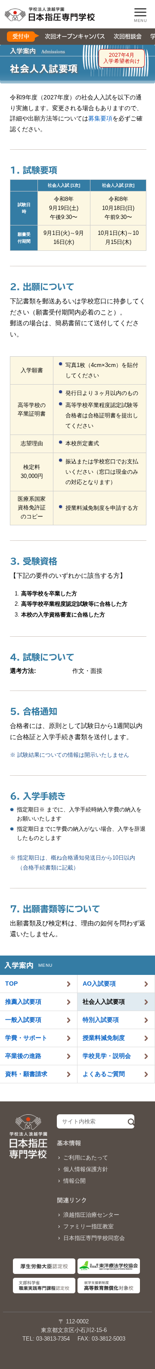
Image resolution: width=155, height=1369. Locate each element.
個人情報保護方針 (85, 1169)
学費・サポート (26, 1037)
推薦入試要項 (23, 1001)
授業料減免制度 (104, 1037)
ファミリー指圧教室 (88, 1226)
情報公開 (74, 1181)
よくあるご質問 (104, 1073)
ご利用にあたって (85, 1157)
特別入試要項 (101, 1019)
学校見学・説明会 (107, 1055)
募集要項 (100, 118)
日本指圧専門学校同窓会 (94, 1238)
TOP (11, 983)
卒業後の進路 (23, 1055)
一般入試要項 (23, 1019)
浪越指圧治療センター (91, 1215)
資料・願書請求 (26, 1073)
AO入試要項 (99, 983)
